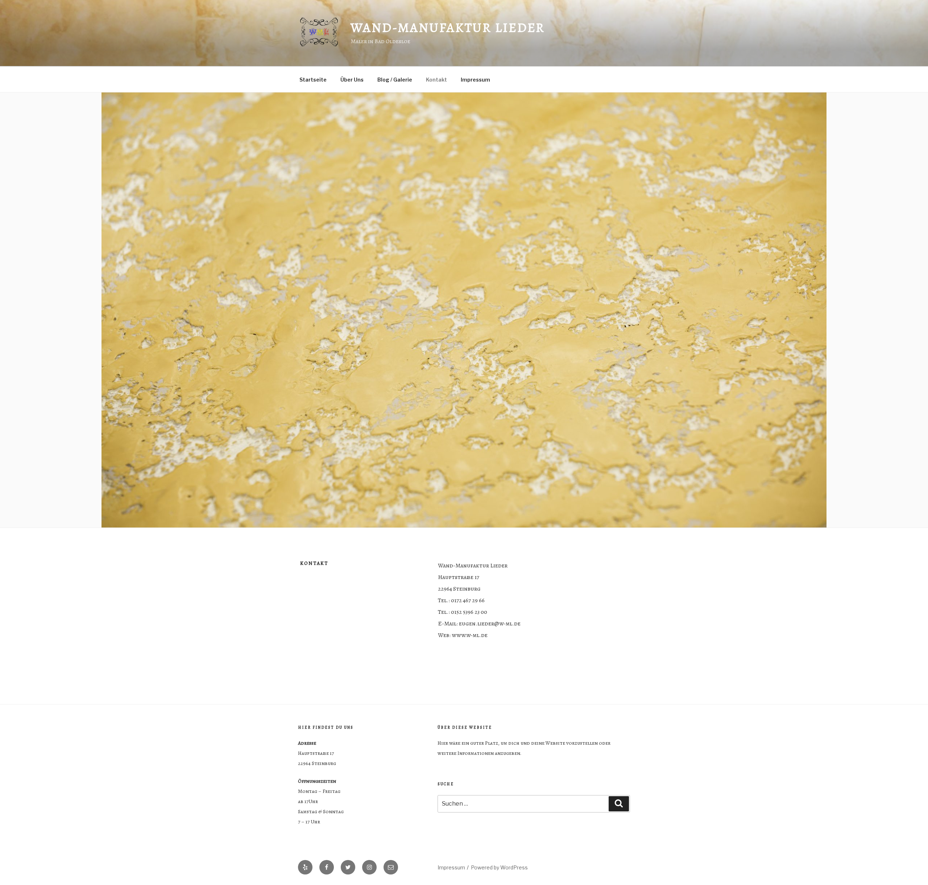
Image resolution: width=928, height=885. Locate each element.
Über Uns (352, 79)
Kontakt (436, 79)
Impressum (475, 79)
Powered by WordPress (499, 867)
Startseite (313, 79)
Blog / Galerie (394, 79)
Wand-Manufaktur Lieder (448, 27)
